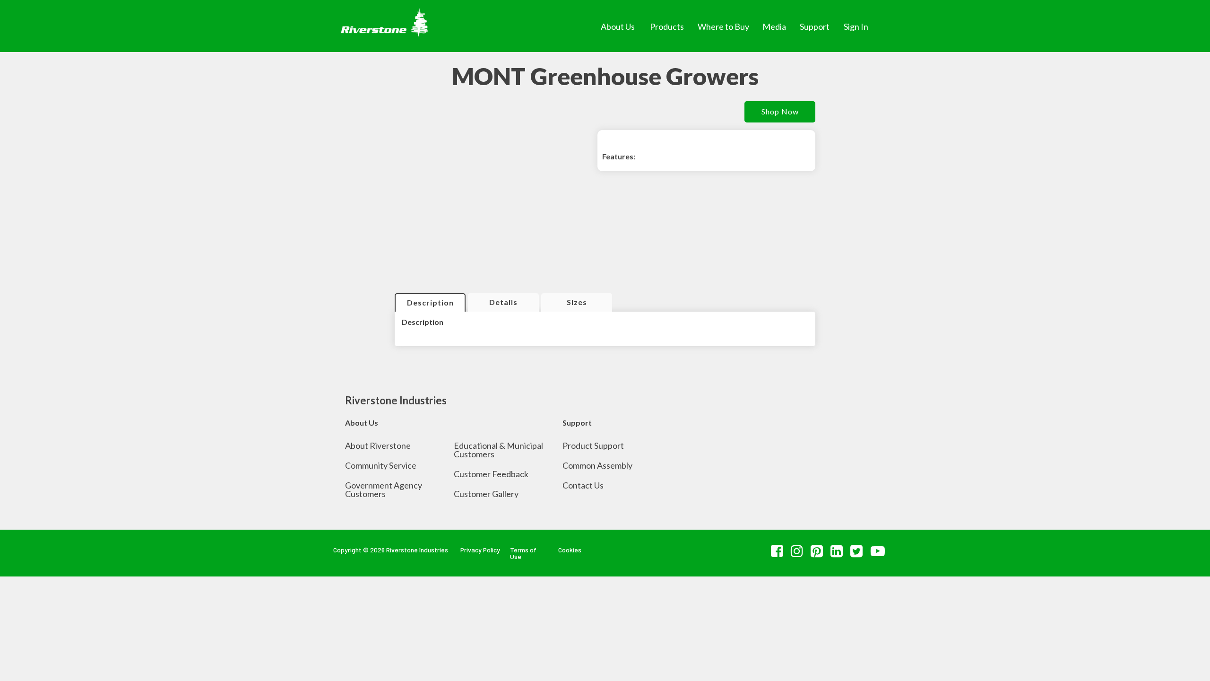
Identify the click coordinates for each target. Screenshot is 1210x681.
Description (430, 302)
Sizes (577, 301)
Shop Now (780, 111)
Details (503, 301)
